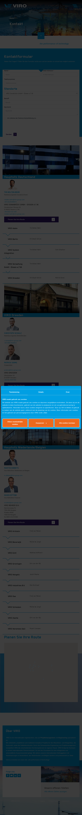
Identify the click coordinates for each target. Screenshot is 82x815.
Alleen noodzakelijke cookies (15, 423)
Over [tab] (68, 392)
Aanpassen (40, 423)
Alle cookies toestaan (67, 423)
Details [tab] (41, 392)
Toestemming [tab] (14, 392)
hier (45, 413)
